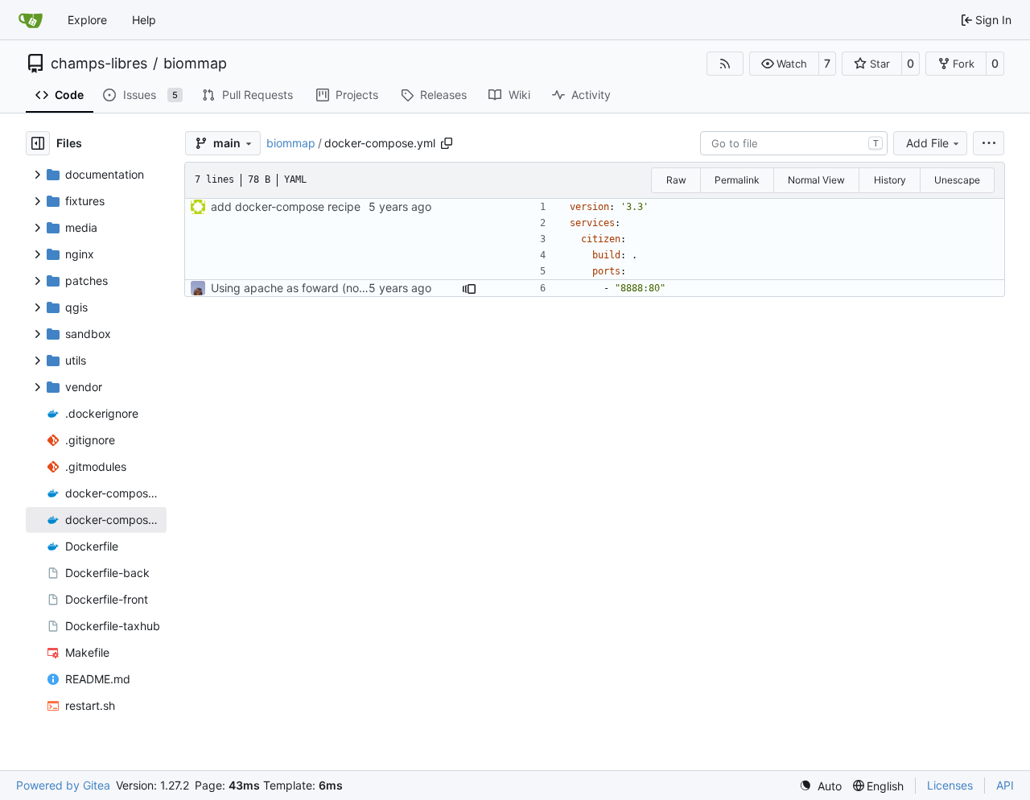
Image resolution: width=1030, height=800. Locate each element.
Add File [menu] (927, 143)
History (890, 180)
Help (144, 20)
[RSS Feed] (725, 64)
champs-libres (99, 64)
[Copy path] (446, 143)
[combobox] (794, 143)
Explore (87, 20)
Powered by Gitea (63, 785)
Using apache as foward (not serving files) (322, 288)
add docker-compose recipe (285, 206)
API (1005, 785)
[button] (784, 64)
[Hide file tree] (38, 143)
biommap (195, 64)
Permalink (737, 180)
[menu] (988, 143)
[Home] (30, 20)
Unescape (957, 180)
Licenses (950, 785)
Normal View (816, 180)
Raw (676, 180)
